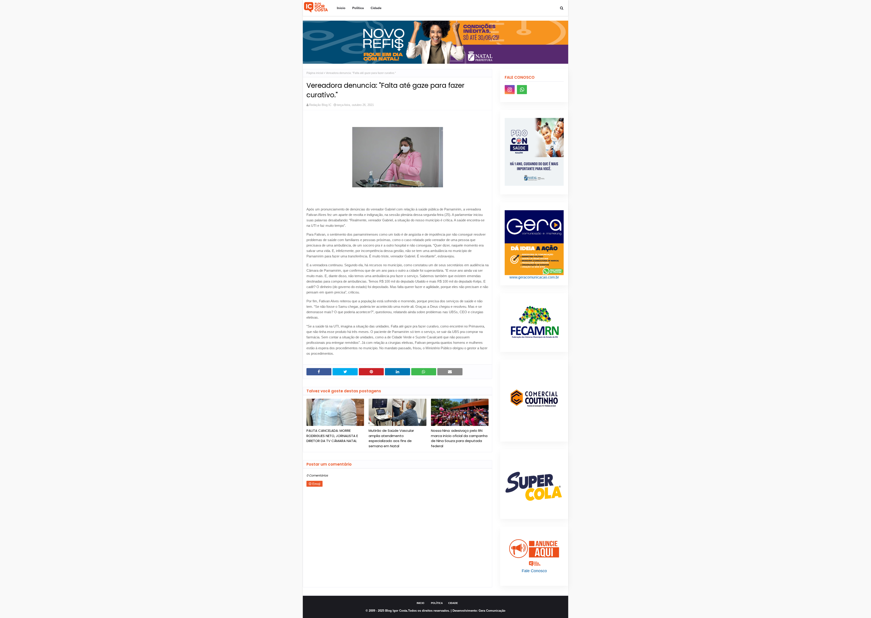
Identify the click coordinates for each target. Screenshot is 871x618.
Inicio (420, 603)
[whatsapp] (522, 89)
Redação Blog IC (320, 105)
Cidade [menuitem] (376, 8)
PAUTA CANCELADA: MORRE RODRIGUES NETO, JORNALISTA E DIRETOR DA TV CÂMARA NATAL (332, 435)
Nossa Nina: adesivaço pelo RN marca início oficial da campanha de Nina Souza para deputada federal (459, 438)
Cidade (453, 603)
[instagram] (510, 89)
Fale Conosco (534, 571)
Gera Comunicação (492, 610)
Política (437, 603)
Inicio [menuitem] (341, 8)
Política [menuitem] (358, 8)
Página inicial (314, 73)
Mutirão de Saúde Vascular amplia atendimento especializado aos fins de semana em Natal (391, 438)
